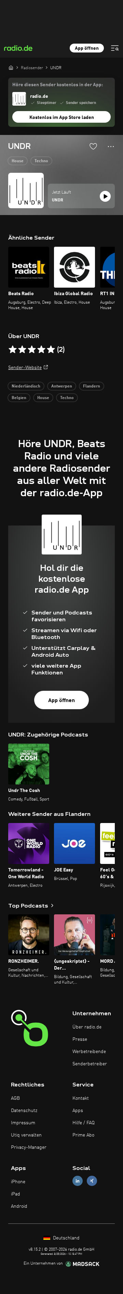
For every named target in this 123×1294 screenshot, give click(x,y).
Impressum (23, 1123)
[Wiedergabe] (105, 196)
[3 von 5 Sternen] (32, 349)
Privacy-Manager (28, 1147)
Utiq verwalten (26, 1135)
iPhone (18, 1181)
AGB (15, 1098)
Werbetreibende (89, 1051)
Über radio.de (86, 1027)
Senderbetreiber (89, 1064)
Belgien (19, 398)
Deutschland (66, 1238)
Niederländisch (26, 386)
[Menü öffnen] (115, 48)
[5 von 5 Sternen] (51, 349)
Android (19, 1206)
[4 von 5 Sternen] (41, 349)
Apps (77, 1110)
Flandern (91, 386)
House (18, 161)
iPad (15, 1194)
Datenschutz (24, 1110)
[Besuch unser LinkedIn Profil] (77, 1180)
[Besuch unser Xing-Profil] (92, 1180)
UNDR (57, 200)
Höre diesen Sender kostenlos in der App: (57, 84)
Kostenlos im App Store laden (61, 117)
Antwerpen (61, 386)
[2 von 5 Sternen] (22, 349)
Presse (79, 1039)
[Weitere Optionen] (111, 146)
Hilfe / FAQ (83, 1123)
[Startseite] (11, 67)
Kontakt (80, 1098)
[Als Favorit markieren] (93, 146)
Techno (41, 161)
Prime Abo (83, 1135)
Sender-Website (25, 367)
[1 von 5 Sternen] (12, 349)
